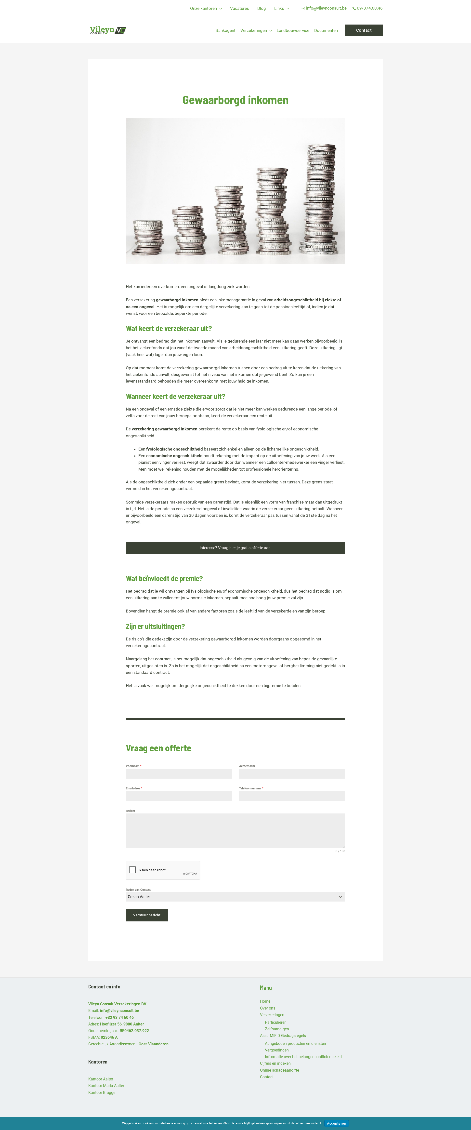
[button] (219, 8)
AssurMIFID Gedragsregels (283, 1035)
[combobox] (235, 897)
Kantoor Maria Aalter (106, 1085)
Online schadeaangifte (279, 1070)
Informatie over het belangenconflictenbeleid (303, 1056)
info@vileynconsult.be (326, 8)
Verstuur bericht (146, 915)
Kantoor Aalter (100, 1079)
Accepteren (336, 1123)
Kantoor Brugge (101, 1092)
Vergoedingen (277, 1050)
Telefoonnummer (251, 788)
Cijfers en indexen (275, 1063)
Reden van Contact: (138, 889)
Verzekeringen (272, 1014)
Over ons (267, 1008)
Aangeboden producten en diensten (295, 1043)
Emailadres (134, 788)
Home (265, 1001)
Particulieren (276, 1022)
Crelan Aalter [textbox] (139, 896)
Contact (267, 1077)
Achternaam (247, 766)
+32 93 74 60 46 (119, 1017)
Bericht (130, 811)
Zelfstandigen (277, 1029)
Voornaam (133, 766)
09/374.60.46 (370, 8)
